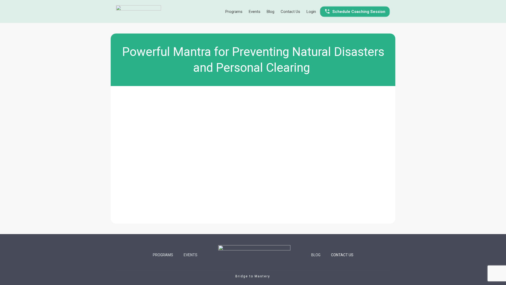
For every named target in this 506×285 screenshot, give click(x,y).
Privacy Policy (287, 276)
